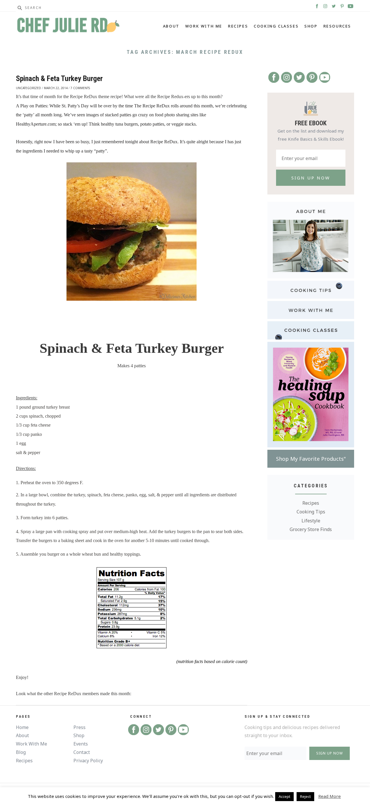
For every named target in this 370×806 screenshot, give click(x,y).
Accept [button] (284, 796)
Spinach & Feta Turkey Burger (59, 78)
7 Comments (80, 88)
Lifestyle (310, 520)
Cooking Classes (276, 26)
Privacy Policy (88, 760)
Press (79, 727)
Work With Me (203, 26)
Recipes (238, 26)
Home (22, 727)
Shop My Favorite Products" (311, 458)
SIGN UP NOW (329, 753)
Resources (337, 26)
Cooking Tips (311, 511)
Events (80, 744)
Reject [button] (305, 796)
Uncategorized (28, 88)
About (171, 26)
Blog (21, 752)
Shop (310, 26)
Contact (81, 752)
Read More (329, 796)
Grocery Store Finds (311, 529)
